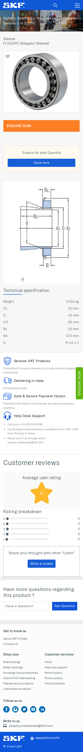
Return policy (53, 673)
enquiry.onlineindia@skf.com (31, 726)
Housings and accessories (57, 18)
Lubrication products (17, 689)
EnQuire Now (79, 383)
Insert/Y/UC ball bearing (19, 678)
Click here (41, 163)
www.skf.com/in (48, 738)
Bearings (24, 18)
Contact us (10, 644)
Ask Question (64, 606)
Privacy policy (54, 678)
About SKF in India (15, 638)
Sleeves (9, 23)
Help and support (56, 667)
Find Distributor (55, 683)
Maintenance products (18, 683)
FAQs (48, 662)
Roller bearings (13, 667)
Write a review (41, 564)
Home (8, 18)
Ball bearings (11, 662)
